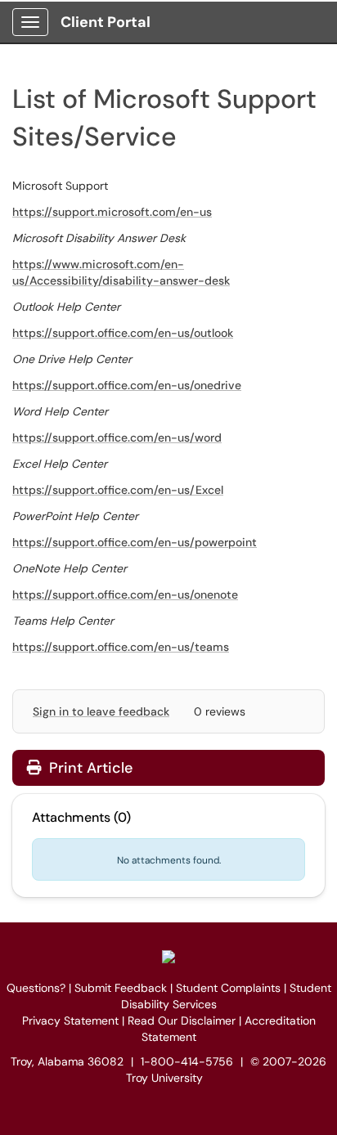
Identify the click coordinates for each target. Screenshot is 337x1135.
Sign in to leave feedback (101, 711)
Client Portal (106, 22)
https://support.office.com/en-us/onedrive (126, 385)
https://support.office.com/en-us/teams (120, 646)
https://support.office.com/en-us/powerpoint (134, 542)
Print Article (89, 768)
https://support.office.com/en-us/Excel (117, 489)
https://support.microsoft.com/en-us (112, 211)
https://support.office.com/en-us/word (117, 437)
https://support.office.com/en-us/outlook (122, 332)
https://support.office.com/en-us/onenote (125, 594)
